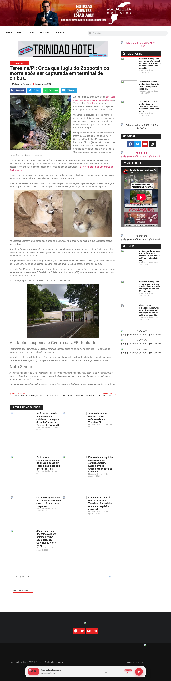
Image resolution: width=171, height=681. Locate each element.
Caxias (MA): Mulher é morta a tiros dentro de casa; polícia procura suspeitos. (48, 502)
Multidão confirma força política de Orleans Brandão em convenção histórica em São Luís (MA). (149, 256)
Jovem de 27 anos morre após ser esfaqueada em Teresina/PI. (98, 418)
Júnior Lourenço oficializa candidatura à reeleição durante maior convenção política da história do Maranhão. (149, 310)
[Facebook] (130, 144)
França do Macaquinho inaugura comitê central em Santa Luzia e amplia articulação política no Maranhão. (100, 464)
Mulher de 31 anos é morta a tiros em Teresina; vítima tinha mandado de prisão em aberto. (100, 503)
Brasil (32, 32)
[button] (18, 90)
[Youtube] (145, 144)
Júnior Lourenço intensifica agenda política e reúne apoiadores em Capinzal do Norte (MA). (46, 538)
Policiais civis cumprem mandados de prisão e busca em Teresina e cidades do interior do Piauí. (48, 463)
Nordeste (60, 32)
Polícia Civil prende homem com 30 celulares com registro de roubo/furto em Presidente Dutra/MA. (48, 419)
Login (109, 577)
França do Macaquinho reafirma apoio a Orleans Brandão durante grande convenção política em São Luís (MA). (149, 286)
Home (9, 32)
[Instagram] (152, 144)
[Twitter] (137, 144)
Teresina (91, 103)
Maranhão (45, 32)
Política (20, 32)
